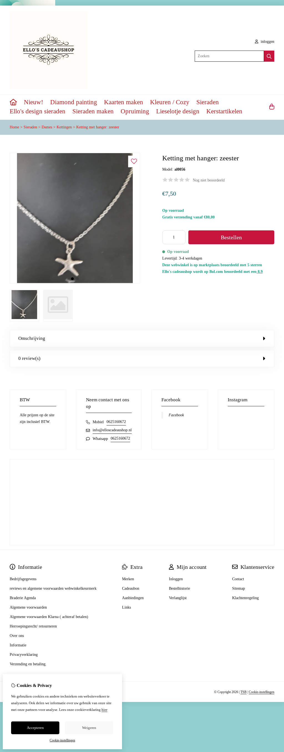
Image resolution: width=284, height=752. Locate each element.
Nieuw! (33, 102)
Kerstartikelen (224, 111)
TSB (243, 692)
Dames (47, 127)
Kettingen (65, 127)
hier (104, 710)
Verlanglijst (178, 598)
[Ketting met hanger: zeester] (75, 282)
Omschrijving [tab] (31, 338)
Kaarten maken (123, 102)
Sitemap (238, 588)
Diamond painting (73, 102)
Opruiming (135, 111)
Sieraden (207, 102)
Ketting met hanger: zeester (97, 127)
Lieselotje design (177, 111)
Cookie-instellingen (261, 692)
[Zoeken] (269, 56)
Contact (238, 579)
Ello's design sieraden (37, 111)
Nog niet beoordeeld (209, 180)
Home (14, 127)
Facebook (176, 415)
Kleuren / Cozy (169, 102)
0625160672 (116, 422)
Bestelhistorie (179, 588)
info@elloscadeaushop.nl (112, 430)
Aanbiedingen (133, 598)
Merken (128, 579)
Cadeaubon (130, 588)
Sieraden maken (93, 111)
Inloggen (176, 579)
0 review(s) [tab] (29, 358)
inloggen (267, 41)
